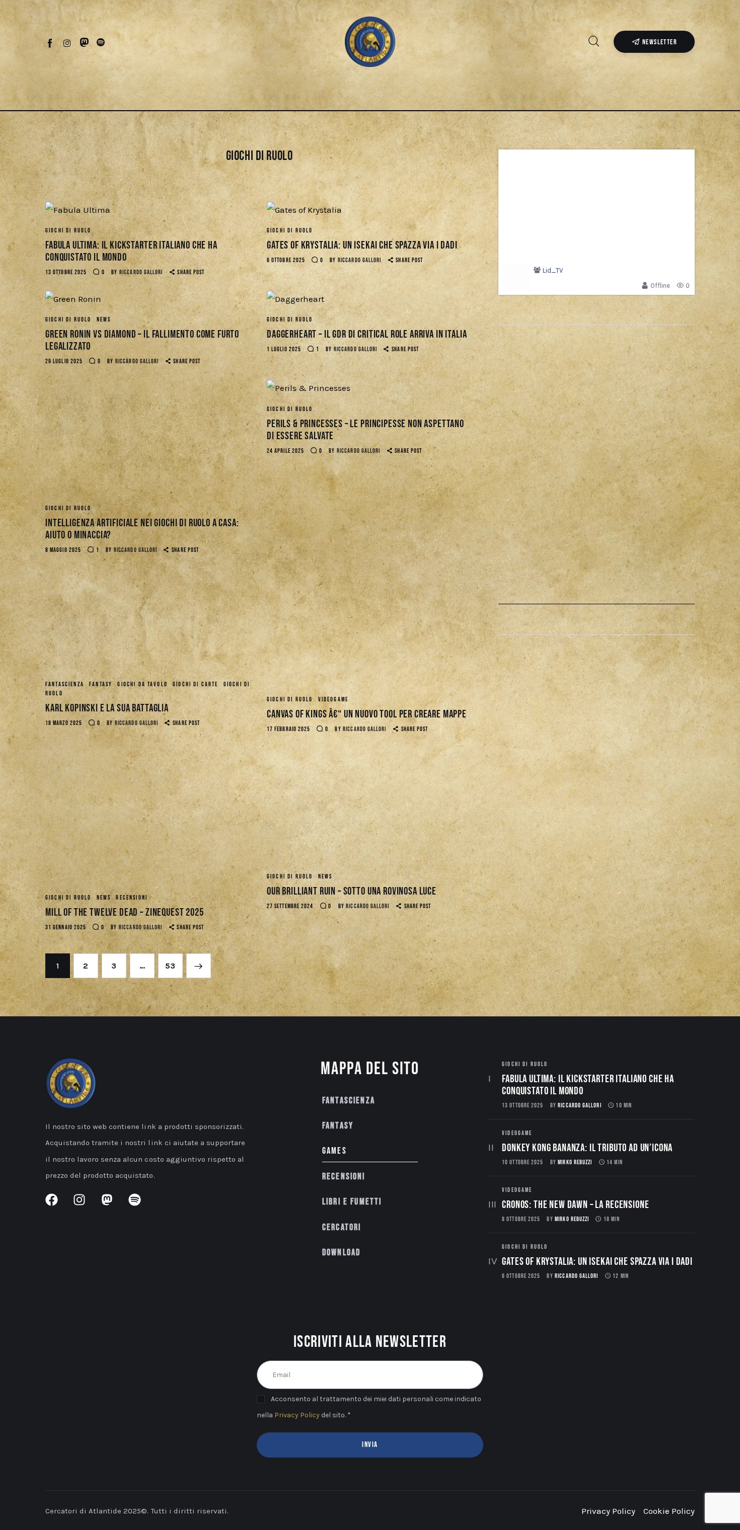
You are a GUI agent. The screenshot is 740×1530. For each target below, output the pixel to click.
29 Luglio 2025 (64, 361)
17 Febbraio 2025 (288, 729)
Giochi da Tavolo (142, 684)
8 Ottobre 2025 (521, 1219)
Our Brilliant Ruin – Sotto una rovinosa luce (351, 891)
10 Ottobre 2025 (522, 1162)
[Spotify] (101, 43)
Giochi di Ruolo (68, 230)
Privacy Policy (297, 1415)
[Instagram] (67, 43)
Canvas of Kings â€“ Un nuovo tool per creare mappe (367, 714)
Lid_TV (553, 270)
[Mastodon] (84, 43)
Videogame (333, 699)
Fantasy (100, 684)
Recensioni (131, 898)
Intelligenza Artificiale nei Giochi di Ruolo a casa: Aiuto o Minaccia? (142, 529)
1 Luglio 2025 (284, 349)
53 (174, 962)
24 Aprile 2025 (285, 451)
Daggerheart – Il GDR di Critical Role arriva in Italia (367, 334)
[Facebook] (50, 43)
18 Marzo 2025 (63, 723)
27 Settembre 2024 (290, 906)
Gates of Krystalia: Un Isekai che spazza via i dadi (362, 245)
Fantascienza (64, 684)
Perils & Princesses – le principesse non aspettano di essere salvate (365, 430)
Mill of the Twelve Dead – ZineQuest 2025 (124, 912)
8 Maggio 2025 (63, 550)
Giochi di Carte (195, 684)
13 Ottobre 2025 (66, 272)
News (104, 320)
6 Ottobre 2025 (286, 260)
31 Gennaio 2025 (65, 927)
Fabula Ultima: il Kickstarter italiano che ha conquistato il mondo (131, 251)
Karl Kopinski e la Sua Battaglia (107, 708)
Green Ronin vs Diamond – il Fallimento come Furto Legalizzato (142, 340)
